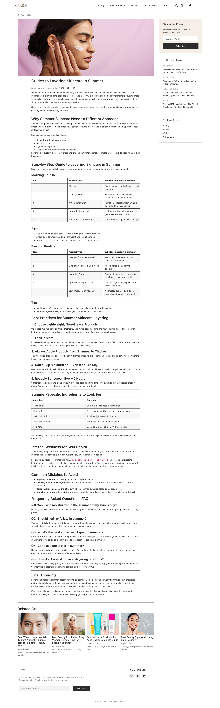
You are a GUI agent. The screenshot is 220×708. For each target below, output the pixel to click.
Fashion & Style (117, 5)
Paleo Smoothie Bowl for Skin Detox (90, 460)
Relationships (151, 5)
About (166, 5)
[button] (176, 5)
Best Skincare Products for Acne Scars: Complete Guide (102, 638)
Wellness (134, 5)
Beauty (101, 5)
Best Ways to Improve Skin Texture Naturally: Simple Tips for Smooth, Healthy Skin (32, 641)
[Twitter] (144, 676)
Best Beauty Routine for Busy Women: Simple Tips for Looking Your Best (68, 640)
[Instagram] (131, 676)
